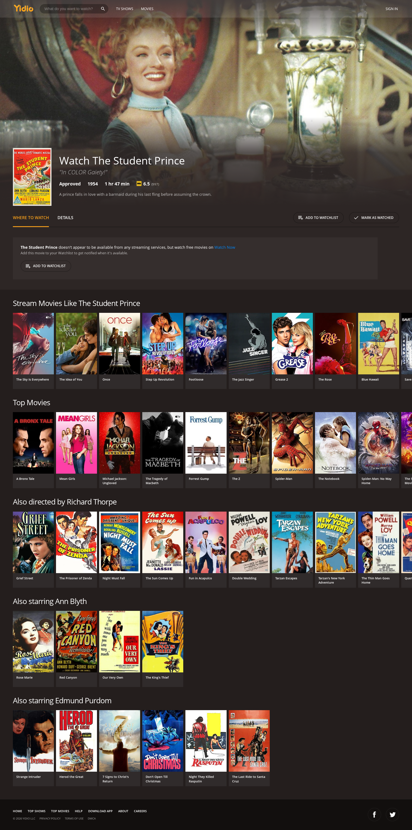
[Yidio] (23, 9)
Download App (100, 811)
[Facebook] (374, 814)
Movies (147, 8)
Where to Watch (31, 217)
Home (17, 811)
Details (65, 217)
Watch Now (224, 247)
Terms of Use (74, 818)
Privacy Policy (50, 818)
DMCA (92, 818)
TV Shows (124, 8)
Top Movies (60, 811)
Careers (140, 811)
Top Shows (36, 811)
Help (79, 811)
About (123, 811)
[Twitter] (392, 814)
